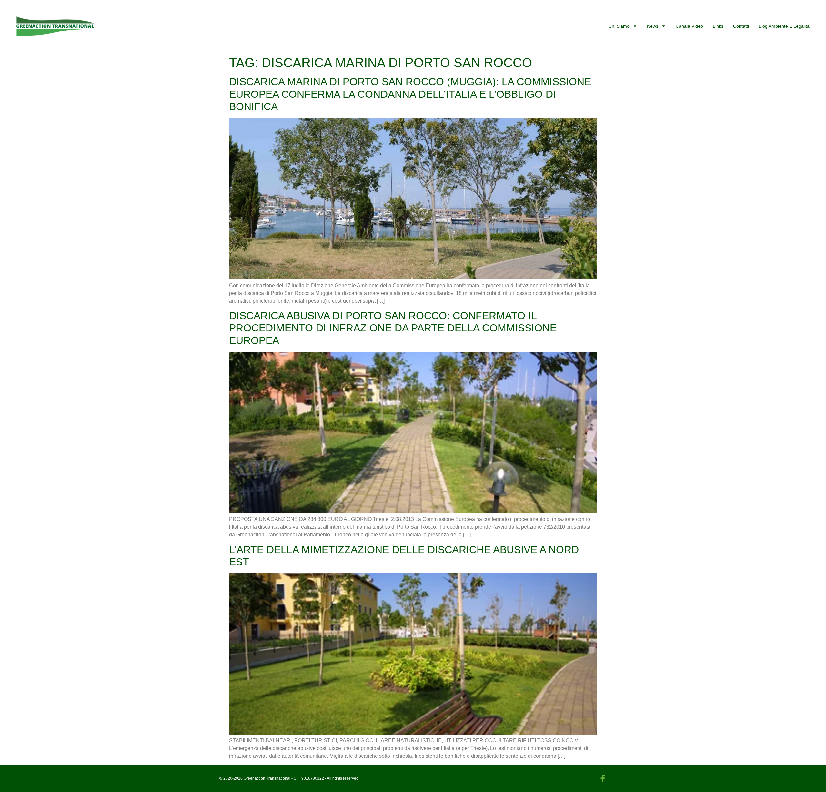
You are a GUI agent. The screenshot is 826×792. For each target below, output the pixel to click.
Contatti (741, 26)
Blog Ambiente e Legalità (784, 26)
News (652, 26)
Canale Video (689, 26)
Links (718, 26)
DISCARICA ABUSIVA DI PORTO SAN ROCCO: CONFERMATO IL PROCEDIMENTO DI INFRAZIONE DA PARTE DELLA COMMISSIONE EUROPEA (393, 328)
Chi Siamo (619, 26)
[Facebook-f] (603, 778)
